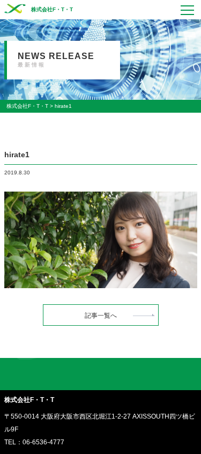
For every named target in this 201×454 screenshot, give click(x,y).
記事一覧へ (101, 315)
